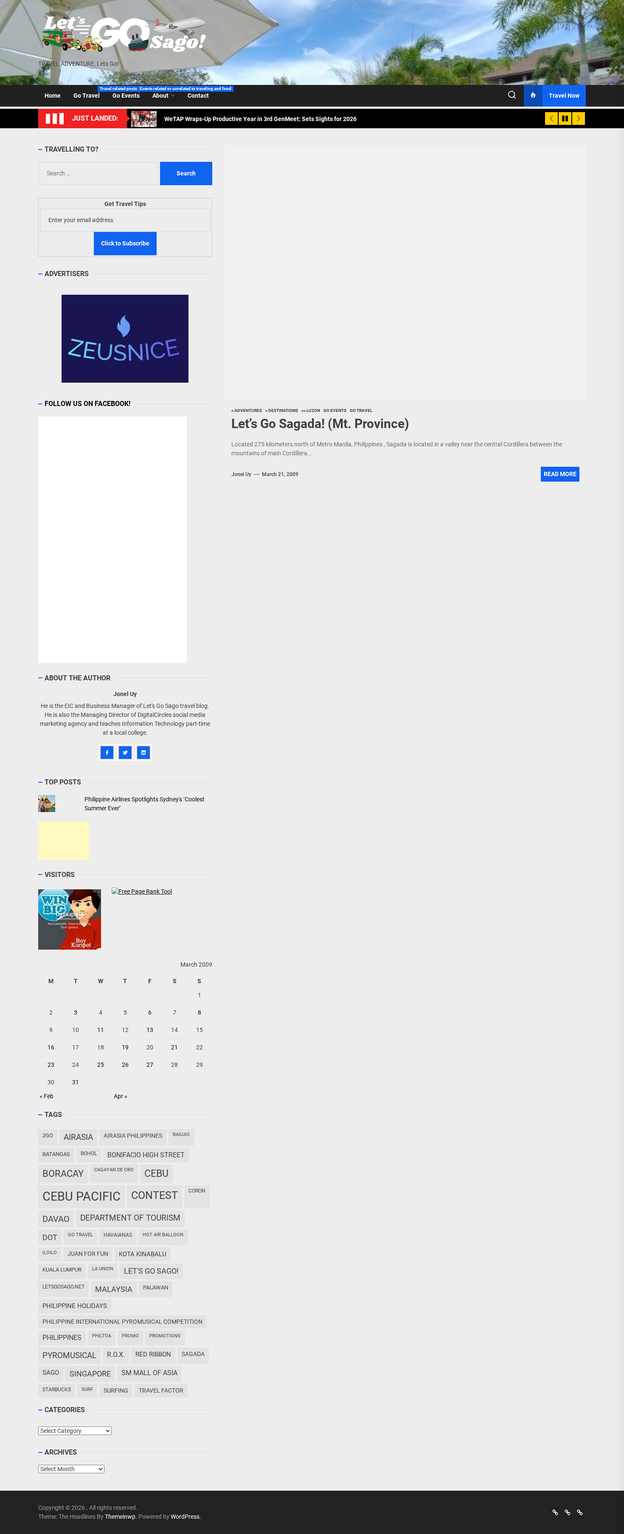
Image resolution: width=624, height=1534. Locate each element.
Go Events (129, 92)
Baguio (181, 1134)
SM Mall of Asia (149, 1373)
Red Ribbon (153, 1354)
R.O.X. (116, 1355)
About (160, 95)
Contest (154, 1195)
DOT (49, 1237)
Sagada (193, 1354)
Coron (196, 1191)
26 (125, 1064)
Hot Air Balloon (163, 1235)
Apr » (120, 1096)
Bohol (89, 1153)
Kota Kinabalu (142, 1254)
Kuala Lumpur (62, 1269)
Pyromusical (69, 1355)
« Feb (46, 1096)
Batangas (56, 1154)
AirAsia (78, 1137)
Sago (50, 1372)
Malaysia (113, 1289)
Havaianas (118, 1235)
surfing (116, 1390)
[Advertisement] (63, 840)
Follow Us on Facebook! (87, 404)
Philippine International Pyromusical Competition (122, 1321)
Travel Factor (161, 1390)
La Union (102, 1269)
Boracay (63, 1173)
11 (100, 1029)
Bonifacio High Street (146, 1155)
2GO (47, 1135)
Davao (56, 1219)
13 (149, 1029)
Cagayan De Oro (114, 1170)
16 (51, 1047)
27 (149, 1064)
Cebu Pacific (81, 1196)
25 (100, 1064)
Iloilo (49, 1252)
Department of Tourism (130, 1218)
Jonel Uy (241, 474)
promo (130, 1336)
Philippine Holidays (74, 1306)
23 (51, 1064)
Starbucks (56, 1390)
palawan (155, 1287)
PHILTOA (101, 1336)
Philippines (62, 1338)
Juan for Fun (87, 1253)
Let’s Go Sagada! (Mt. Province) (320, 423)
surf (87, 1389)
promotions (164, 1336)
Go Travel (89, 92)
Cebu (156, 1173)
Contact (198, 95)
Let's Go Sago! (151, 1271)
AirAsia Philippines (133, 1135)
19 (125, 1047)
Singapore (90, 1373)
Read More (560, 474)
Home (53, 95)
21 (174, 1047)
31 (75, 1082)
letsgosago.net (63, 1287)
